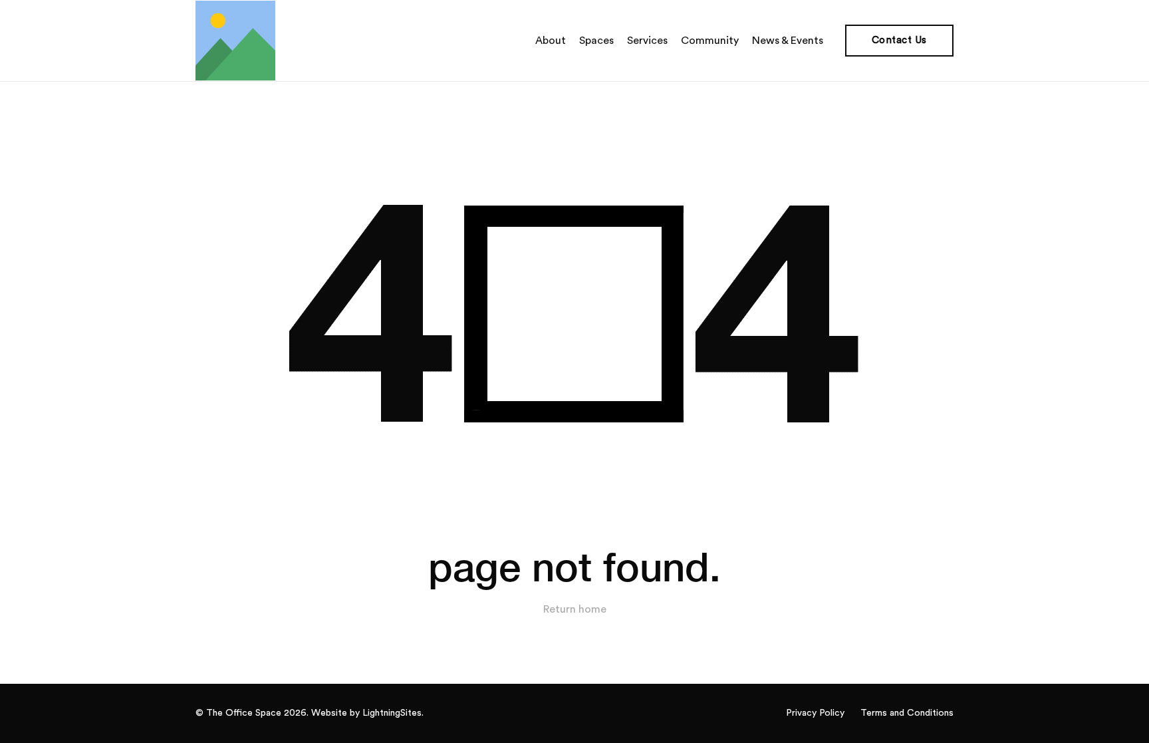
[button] (829, 40)
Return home (574, 609)
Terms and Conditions (907, 713)
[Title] (235, 40)
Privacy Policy (815, 713)
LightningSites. (393, 713)
